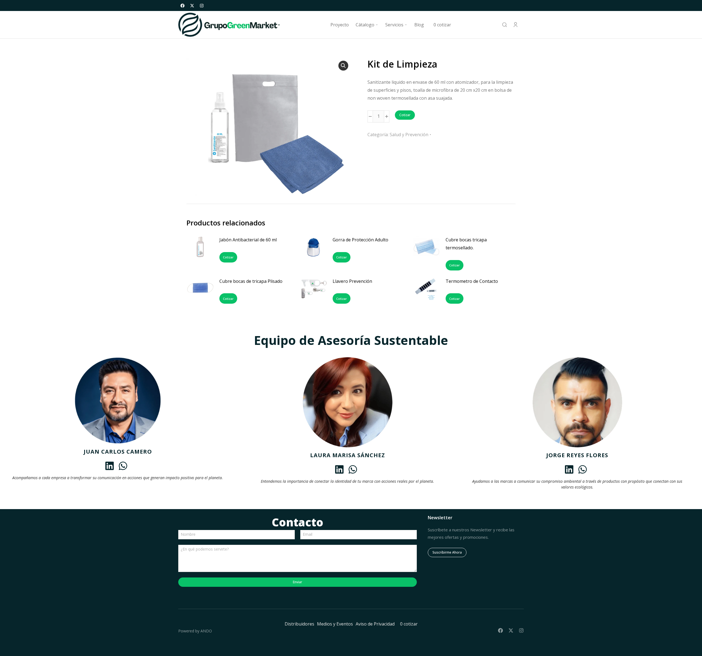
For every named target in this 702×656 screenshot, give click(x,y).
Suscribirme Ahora (447, 552)
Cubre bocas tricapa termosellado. (466, 244)
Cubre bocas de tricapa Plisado (250, 281)
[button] (343, 66)
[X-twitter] (192, 5)
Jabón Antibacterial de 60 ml (248, 240)
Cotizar (405, 115)
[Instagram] (201, 5)
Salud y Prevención (409, 135)
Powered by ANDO (195, 630)
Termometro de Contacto (472, 281)
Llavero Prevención (352, 281)
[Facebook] (182, 5)
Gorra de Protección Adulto (360, 240)
